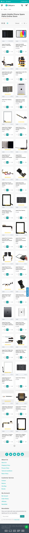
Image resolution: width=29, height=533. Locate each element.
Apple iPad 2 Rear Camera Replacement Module (21, 184)
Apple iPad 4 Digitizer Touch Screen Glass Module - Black (21, 435)
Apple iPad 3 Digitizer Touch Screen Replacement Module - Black (21, 240)
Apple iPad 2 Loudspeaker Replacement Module (21, 156)
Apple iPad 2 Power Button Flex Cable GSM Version (7, 184)
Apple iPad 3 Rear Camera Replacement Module (21, 296)
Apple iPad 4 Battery (20, 377)
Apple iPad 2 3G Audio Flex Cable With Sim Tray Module (7, 73)
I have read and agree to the (11, 519)
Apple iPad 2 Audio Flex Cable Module (21, 72)
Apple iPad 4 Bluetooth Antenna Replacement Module (7, 408)
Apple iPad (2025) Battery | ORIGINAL (6, 45)
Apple (3, 41)
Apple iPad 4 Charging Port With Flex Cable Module (7, 435)
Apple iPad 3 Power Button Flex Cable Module (6, 296)
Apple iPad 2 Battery (7, 99)
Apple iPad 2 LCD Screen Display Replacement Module (7, 156)
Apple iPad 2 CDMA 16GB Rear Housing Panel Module (20, 101)
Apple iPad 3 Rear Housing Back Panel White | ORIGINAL (20, 323)
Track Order (27, 291)
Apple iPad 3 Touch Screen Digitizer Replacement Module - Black (7, 379)
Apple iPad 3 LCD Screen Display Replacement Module (21, 268)
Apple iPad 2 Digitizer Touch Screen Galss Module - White (7, 128)
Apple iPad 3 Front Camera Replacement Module (7, 268)
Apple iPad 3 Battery (20, 210)
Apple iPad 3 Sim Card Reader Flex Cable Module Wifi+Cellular (21, 351)
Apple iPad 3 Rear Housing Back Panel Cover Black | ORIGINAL (7, 323)
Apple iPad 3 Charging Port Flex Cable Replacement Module (7, 239)
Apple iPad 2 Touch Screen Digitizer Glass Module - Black (7, 211)
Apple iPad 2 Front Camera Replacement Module (21, 128)
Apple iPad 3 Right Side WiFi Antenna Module (7, 351)
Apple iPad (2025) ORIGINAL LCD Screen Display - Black (21, 45)
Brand (5, 9)
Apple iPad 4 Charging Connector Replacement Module (21, 408)
